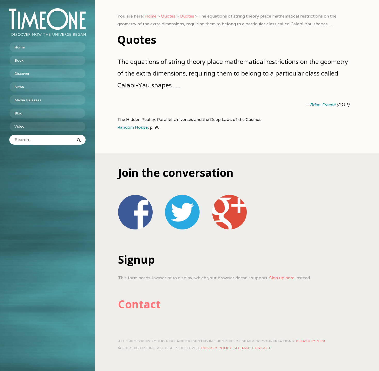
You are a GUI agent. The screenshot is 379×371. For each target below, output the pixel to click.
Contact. (261, 347)
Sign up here (281, 278)
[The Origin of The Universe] (47, 22)
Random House (132, 127)
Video (19, 126)
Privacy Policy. (217, 347)
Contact (139, 304)
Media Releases (27, 100)
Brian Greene (322, 105)
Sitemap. (242, 347)
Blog (18, 113)
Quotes (168, 16)
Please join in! (310, 341)
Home (19, 47)
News (19, 86)
